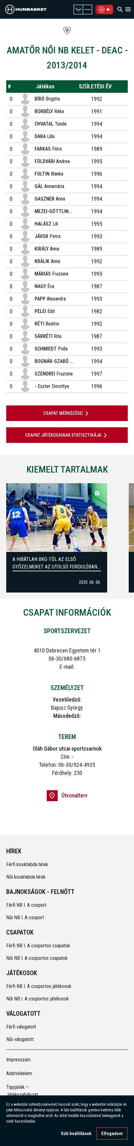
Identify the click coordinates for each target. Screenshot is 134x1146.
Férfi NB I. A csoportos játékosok (38, 986)
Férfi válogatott (21, 1027)
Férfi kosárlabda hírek (27, 864)
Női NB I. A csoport (25, 917)
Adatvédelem (19, 1073)
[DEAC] (67, 30)
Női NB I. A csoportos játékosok (37, 999)
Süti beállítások (76, 1133)
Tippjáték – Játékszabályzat (21, 1091)
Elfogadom (112, 1133)
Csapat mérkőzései (63, 413)
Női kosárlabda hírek (25, 877)
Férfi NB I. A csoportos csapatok (38, 946)
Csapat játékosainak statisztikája (63, 435)
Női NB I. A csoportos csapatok (37, 958)
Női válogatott (20, 1039)
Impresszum (18, 1060)
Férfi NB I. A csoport (26, 905)
